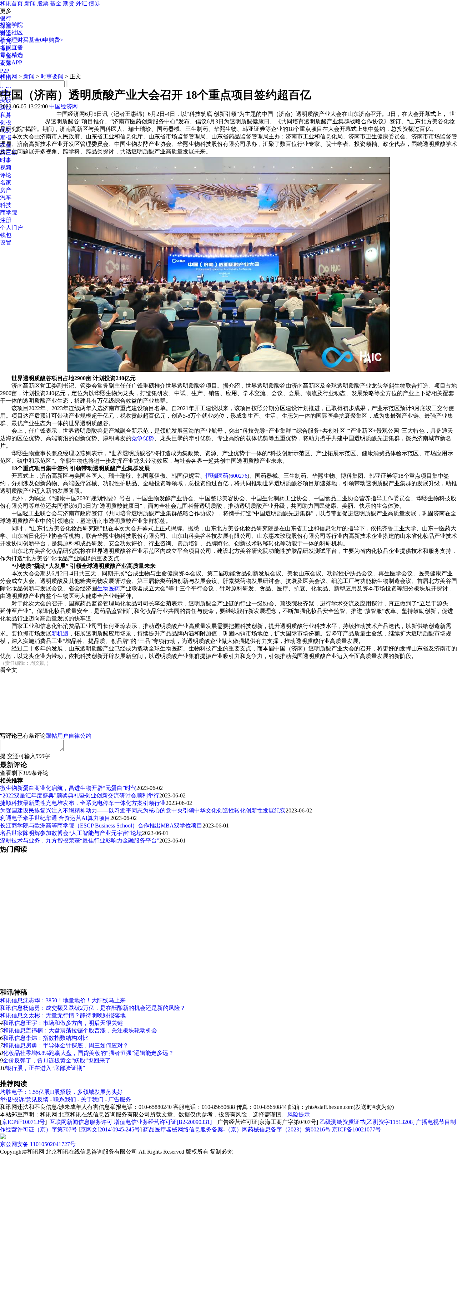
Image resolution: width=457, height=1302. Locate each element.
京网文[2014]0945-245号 (110, 1129)
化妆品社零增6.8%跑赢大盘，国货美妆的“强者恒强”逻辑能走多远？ (88, 1053)
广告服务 (119, 1099)
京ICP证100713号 (23, 1122)
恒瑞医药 (217, 476)
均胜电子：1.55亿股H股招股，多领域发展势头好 (61, 1092)
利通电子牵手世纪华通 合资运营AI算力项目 (55, 818)
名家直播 (11, 47)
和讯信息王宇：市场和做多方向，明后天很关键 (63, 1023)
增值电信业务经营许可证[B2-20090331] (163, 1122)
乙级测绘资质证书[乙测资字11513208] (367, 1122)
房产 (5, 190)
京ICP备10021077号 (356, 1129)
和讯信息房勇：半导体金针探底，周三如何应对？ (66, 1045)
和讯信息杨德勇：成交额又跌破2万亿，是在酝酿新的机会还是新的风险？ (93, 1008)
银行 (5, 18)
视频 (5, 167)
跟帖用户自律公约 (68, 736)
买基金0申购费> (43, 40)
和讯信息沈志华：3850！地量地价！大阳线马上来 (63, 1000)
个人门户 (11, 228)
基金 (55, 3)
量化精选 (11, 55)
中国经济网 (63, 106)
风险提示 (298, 1114)
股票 (43, 3)
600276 (238, 476)
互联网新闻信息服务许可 (81, 1122)
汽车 (5, 198)
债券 (94, 3)
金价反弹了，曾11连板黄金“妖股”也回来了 (57, 1060)
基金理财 (11, 40)
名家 (5, 183)
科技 (5, 205)
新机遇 (60, 633)
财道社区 (11, 32)
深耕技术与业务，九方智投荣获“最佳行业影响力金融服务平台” (79, 840)
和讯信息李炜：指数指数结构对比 (46, 1038)
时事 (5, 160)
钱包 (5, 235)
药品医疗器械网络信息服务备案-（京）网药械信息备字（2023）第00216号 (237, 1129)
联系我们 (64, 1099)
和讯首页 (11, 3)
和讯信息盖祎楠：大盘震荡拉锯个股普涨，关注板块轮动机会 (80, 1030)
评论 (5, 175)
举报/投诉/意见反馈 (24, 1099)
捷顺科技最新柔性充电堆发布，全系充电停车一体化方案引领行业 (83, 803)
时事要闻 (52, 76)
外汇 (81, 3)
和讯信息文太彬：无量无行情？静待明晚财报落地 (63, 1015)
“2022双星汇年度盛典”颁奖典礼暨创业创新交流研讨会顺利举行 (79, 795)
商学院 (8, 213)
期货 (68, 3)
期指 (5, 137)
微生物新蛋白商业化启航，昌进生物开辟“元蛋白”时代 (68, 788)
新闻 (30, 3)
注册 (5, 220)
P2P (4, 71)
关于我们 (92, 1099)
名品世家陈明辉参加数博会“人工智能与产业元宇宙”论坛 (71, 833)
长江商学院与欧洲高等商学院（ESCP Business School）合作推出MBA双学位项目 (101, 825)
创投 (5, 122)
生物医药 (108, 588)
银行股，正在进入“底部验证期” (45, 1068)
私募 (5, 115)
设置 (5, 243)
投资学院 (11, 25)
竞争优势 (142, 438)
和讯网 (8, 76)
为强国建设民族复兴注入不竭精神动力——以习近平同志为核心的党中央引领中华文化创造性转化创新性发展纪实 (143, 810)
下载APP (11, 62)
